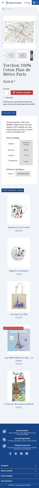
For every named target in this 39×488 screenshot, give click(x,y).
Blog (26, 2)
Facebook (10, 453)
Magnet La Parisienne (18, 271)
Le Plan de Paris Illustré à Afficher (19, 404)
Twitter (15, 453)
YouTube (21, 453)
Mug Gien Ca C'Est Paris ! (19, 227)
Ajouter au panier (22, 92)
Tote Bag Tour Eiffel (19, 314)
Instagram (26, 453)
